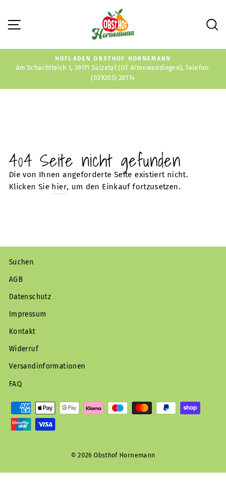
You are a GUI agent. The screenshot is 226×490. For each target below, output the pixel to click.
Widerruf (23, 348)
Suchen (21, 262)
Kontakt (22, 331)
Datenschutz (30, 296)
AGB (16, 279)
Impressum (27, 314)
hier (59, 186)
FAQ (15, 384)
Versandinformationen (47, 366)
